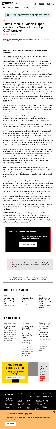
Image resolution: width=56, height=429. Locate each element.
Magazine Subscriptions (38, 404)
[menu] (16, 3)
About (35, 4)
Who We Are (21, 403)
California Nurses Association (15, 56)
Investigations (26, 8)
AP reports (17, 78)
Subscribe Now (42, 379)
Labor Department (28, 112)
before (22, 131)
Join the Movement (10, 423)
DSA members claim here (28, 244)
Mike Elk (5, 34)
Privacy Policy (20, 407)
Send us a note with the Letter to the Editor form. (32, 279)
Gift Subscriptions (38, 406)
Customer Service (37, 409)
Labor (3, 8)
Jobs (44, 403)
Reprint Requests (45, 407)
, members (32, 215)
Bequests (29, 407)
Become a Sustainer (29, 405)
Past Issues (21, 404)
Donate (48, 4)
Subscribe (41, 4)
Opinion (17, 8)
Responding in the (9, 116)
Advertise (29, 408)
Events (35, 8)
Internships (46, 405)
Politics (10, 8)
